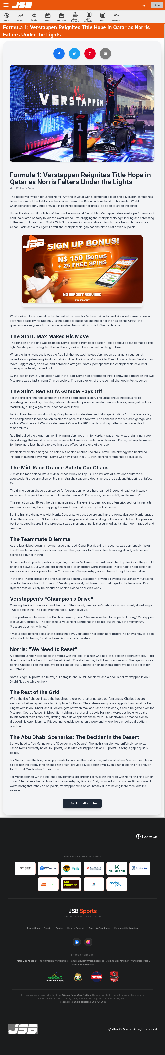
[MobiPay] (116, 884)
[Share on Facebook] (59, 53)
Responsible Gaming (126, 928)
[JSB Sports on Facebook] (77, 942)
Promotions (33, 928)
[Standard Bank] (139, 868)
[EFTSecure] (48, 868)
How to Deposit (75, 928)
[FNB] (71, 868)
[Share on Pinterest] (90, 53)
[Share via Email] (105, 53)
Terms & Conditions (99, 928)
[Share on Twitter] (74, 53)
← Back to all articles (82, 803)
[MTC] (94, 884)
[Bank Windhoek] (94, 868)
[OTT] (48, 884)
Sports (48, 928)
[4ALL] (71, 884)
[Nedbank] (116, 868)
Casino (59, 928)
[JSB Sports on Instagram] (88, 942)
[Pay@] (25, 868)
